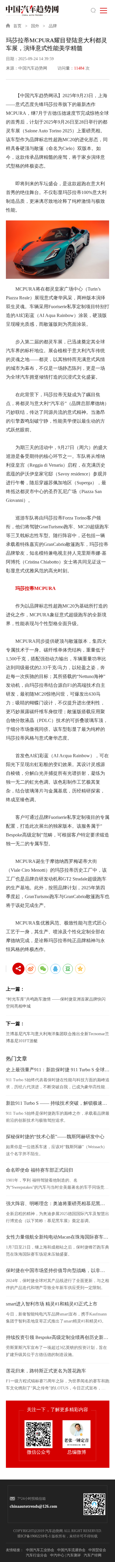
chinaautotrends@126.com (31, 1506)
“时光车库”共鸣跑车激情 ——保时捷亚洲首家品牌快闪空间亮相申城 (56, 1002)
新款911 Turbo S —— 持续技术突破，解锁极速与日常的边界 (57, 1103)
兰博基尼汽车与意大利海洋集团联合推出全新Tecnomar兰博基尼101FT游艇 (57, 1037)
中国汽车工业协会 (40, 1550)
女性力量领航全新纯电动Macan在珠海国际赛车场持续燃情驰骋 (57, 1236)
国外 (35, 26)
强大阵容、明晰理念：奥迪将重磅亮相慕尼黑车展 (57, 1203)
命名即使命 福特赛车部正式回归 (39, 1170)
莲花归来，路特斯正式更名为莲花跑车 (46, 1370)
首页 (17, 26)
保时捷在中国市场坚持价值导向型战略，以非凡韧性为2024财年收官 (57, 1270)
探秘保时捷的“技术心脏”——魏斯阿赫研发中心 (55, 1136)
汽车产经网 (92, 1555)
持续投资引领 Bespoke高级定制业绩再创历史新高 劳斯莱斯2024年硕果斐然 (57, 1337)
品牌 (53, 26)
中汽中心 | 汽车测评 (65, 1555)
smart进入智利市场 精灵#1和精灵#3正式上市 (51, 1303)
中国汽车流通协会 (71, 1550)
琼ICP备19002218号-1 (34, 1536)
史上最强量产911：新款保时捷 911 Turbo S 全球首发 (57, 1069)
